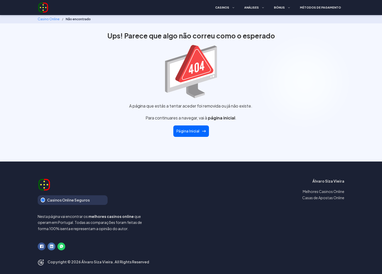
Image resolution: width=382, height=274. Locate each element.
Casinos (222, 7)
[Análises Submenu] (263, 7)
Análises (251, 7)
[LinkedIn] (51, 246)
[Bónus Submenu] (289, 7)
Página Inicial (188, 131)
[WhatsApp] (61, 246)
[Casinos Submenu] (233, 7)
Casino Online (49, 19)
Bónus (279, 7)
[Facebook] (41, 246)
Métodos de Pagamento (320, 7)
